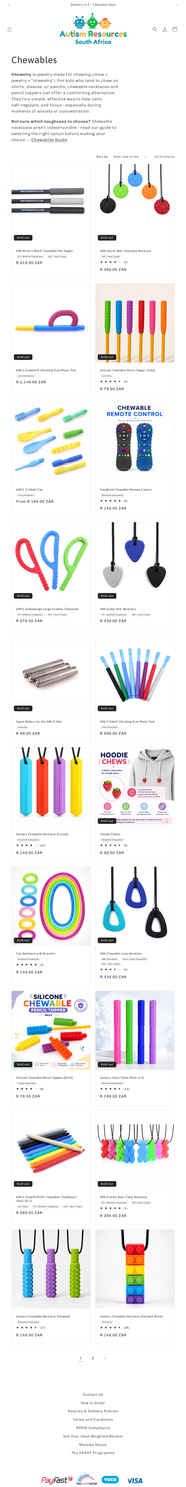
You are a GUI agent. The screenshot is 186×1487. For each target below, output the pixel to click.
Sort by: (102, 157)
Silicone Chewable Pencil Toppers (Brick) (44, 1077)
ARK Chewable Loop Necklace (121, 953)
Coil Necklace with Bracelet (35, 953)
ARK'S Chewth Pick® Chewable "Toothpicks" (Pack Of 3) (47, 1199)
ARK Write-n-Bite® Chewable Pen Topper (44, 251)
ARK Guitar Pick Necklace (118, 609)
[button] (10, 29)
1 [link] (81, 1358)
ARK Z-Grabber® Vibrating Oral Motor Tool (46, 370)
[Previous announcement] (9, 5)
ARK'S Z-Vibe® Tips (29, 489)
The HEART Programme (93, 1453)
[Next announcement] (177, 5)
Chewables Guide (49, 139)
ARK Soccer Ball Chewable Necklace (125, 251)
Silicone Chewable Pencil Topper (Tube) (127, 370)
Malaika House (93, 1445)
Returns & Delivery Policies (93, 1411)
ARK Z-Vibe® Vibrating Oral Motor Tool (127, 721)
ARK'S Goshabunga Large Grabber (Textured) (47, 609)
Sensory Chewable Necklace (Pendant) (43, 1316)
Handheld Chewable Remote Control (126, 489)
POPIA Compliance (93, 1428)
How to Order (93, 1403)
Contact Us (93, 1394)
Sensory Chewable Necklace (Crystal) (42, 834)
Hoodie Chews (110, 834)
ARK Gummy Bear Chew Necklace (123, 1197)
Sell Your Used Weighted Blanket (93, 1436)
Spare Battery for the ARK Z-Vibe (39, 721)
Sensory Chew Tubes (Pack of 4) (122, 1077)
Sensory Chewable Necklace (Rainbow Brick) (131, 1316)
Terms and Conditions (93, 1419)
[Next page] (105, 1358)
